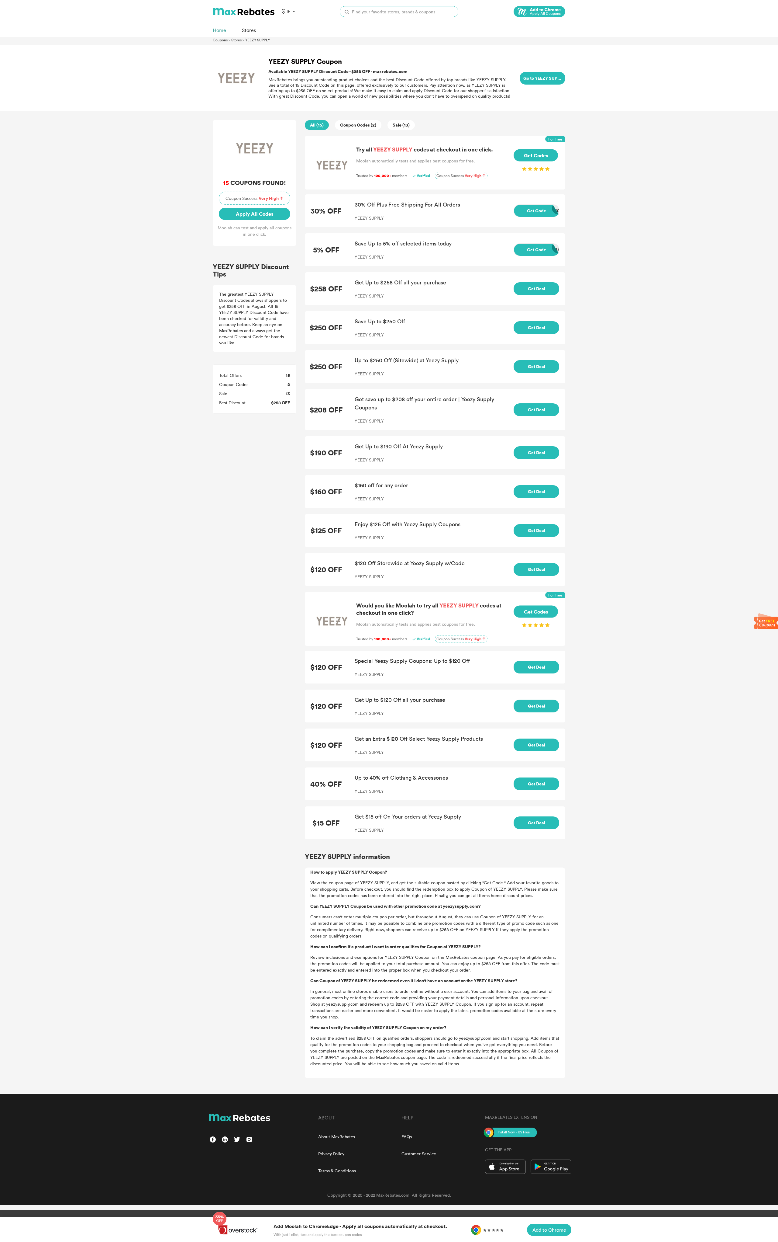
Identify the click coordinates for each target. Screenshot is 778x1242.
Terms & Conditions (337, 1171)
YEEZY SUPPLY (257, 40)
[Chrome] (539, 11)
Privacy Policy (331, 1154)
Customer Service (418, 1154)
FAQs (406, 1136)
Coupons (220, 40)
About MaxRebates (336, 1136)
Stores (236, 40)
